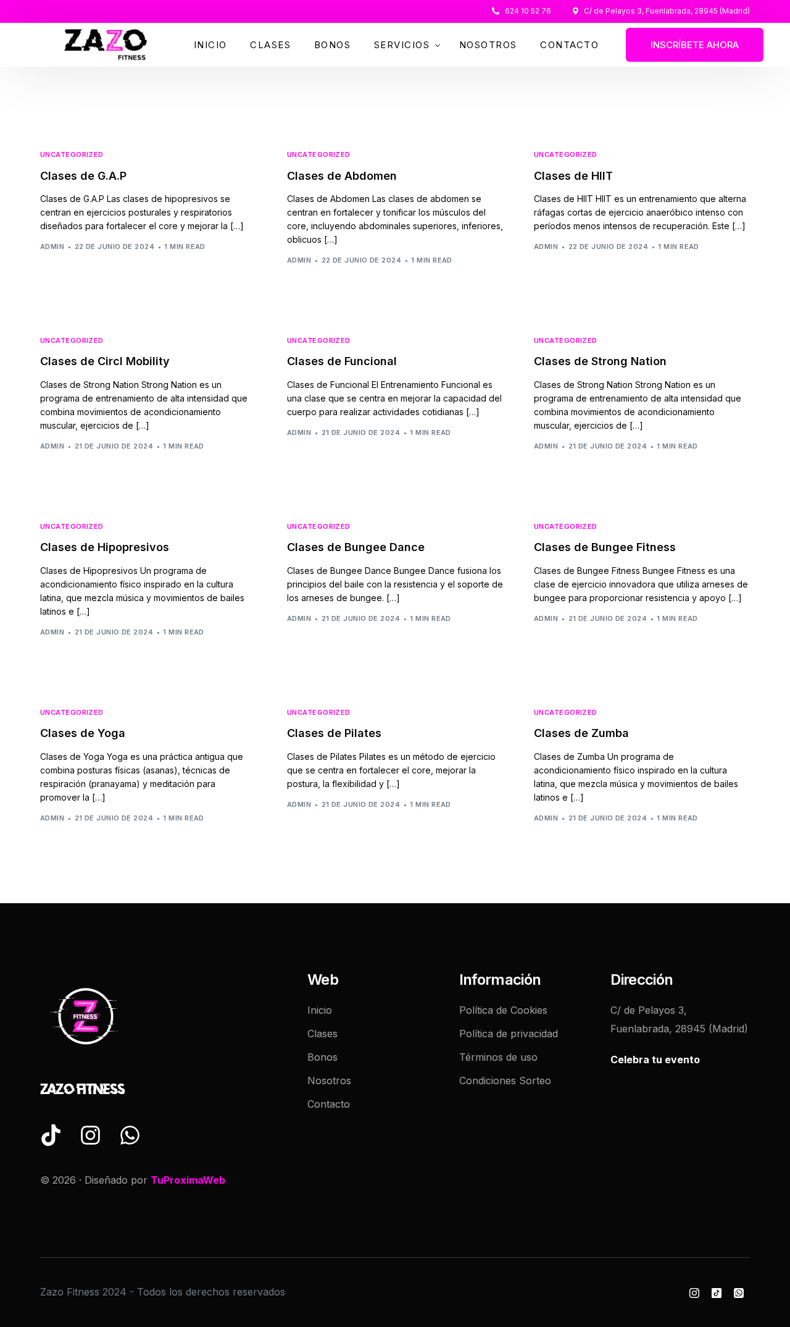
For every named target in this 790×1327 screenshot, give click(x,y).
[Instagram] (694, 1292)
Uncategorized (72, 154)
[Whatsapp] (739, 1292)
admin (52, 246)
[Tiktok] (716, 1292)
